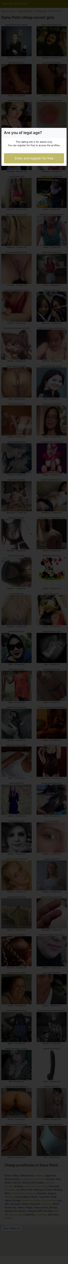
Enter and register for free (34, 158)
